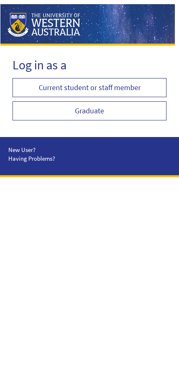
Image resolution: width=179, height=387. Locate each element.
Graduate (89, 110)
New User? (21, 150)
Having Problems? (31, 158)
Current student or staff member (90, 87)
